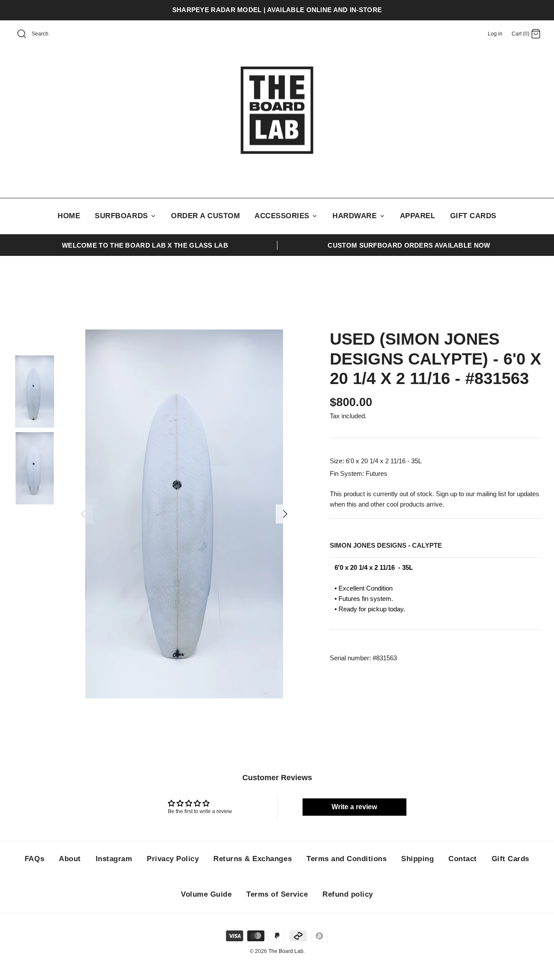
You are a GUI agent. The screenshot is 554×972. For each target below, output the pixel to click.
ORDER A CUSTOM (205, 216)
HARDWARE (355, 216)
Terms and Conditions (346, 859)
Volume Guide (206, 894)
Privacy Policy (173, 859)
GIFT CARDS (473, 216)
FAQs (34, 859)
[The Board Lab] (277, 110)
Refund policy (347, 894)
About (70, 859)
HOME (69, 216)
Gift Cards (510, 859)
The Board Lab (285, 951)
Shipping (417, 859)
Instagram (114, 859)
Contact (462, 859)
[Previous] (83, 513)
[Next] (285, 513)
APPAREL (417, 216)
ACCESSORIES (283, 216)
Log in (495, 34)
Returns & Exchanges (252, 859)
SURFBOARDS (122, 216)
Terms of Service (277, 894)
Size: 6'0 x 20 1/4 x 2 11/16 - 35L (376, 461)
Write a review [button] (354, 807)
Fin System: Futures (358, 473)
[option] (184, 513)
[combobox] (50, 34)
